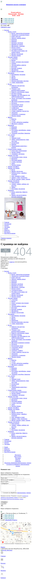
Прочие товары (16, 296)
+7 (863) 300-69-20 (8, 18)
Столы (13, 361)
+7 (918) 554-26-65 (8, 22)
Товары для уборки (13, 409)
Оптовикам (7, 441)
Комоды (13, 360)
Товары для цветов (13, 422)
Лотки (13, 317)
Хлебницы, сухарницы (18, 355)
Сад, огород (11, 376)
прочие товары (15, 393)
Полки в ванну (15, 288)
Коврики (14, 282)
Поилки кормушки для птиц (20, 322)
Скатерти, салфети (17, 350)
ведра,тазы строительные (19, 392)
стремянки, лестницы (17, 395)
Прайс (6, 447)
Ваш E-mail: (5, 481)
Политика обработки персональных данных (17, 463)
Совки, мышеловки (17, 323)
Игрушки (14, 307)
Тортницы (14, 353)
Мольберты (14, 311)
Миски (13, 319)
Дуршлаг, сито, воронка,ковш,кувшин (18, 330)
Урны (13, 404)
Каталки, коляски (16, 309)
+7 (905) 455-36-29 (8, 20)
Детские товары (13, 298)
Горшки (13, 304)
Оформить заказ (5, 27)
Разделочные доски (17, 346)
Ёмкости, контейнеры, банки (20, 333)
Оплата (6, 442)
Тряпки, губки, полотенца (19, 419)
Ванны (13, 301)
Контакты (7, 450)
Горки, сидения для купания (20, 303)
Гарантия (18, 461)
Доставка (7, 444)
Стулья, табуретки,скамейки (19, 363)
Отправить (4, 502)
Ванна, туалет (12, 273)
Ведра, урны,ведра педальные (20, 274)
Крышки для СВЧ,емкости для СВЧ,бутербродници (20, 337)
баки (12, 377)
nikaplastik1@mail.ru (11, 520)
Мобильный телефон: (7, 480)
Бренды (17, 459)
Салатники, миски (17, 347)
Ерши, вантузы (16, 277)
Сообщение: (5, 483)
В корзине (4, 23)
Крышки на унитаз (17, 285)
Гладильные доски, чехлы (19, 398)
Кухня (10, 325)
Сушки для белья (16, 403)
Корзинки (14, 399)
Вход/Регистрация (9, 452)
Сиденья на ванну (16, 290)
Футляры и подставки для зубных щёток (19, 292)
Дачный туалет (15, 379)
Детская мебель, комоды (18, 306)
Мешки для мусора (17, 412)
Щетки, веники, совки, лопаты (20, 420)
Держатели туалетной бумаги (20, 276)
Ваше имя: (4, 478)
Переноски (14, 320)
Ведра (13, 411)
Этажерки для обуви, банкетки (20, 374)
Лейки (13, 428)
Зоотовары (11, 314)
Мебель (10, 358)
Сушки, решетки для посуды (20, 352)
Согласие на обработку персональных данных (17, 465)
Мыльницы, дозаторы (18, 287)
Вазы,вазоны (15, 423)
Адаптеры (14, 300)
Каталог (6, 271)
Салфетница (15, 349)
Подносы (14, 344)
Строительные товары (14, 390)
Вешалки (14, 368)
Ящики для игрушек (17, 312)
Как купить (17, 456)
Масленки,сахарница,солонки (20, 342)
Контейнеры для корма (18, 315)
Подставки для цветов (18, 430)
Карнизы (14, 280)
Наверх (3, 547)
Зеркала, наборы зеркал (18, 279)
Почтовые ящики (16, 401)
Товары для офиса (13, 407)
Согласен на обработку (16, 492)
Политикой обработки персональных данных (12, 499)
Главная (6, 439)
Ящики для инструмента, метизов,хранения (19, 437)
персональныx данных (24, 492)
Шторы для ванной (17, 295)
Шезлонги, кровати (17, 365)
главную (11, 262)
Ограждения (15, 384)
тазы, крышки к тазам (18, 417)
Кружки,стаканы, (16, 334)
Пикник (13, 385)
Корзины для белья (17, 284)
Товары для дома (13, 396)
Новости (7, 448)
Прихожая (11, 366)
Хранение (11, 431)
